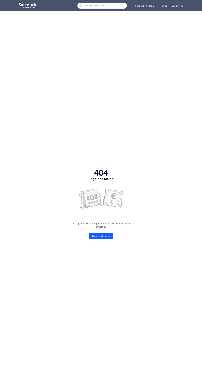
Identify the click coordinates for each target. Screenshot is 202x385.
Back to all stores (101, 236)
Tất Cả (164, 6)
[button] (177, 5)
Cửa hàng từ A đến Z (144, 6)
